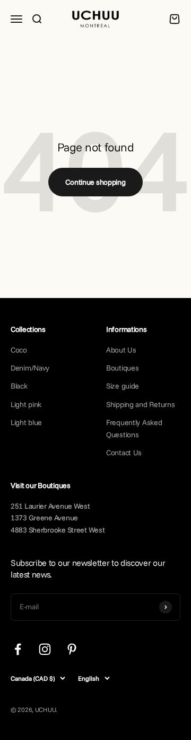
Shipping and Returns (140, 404)
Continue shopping (95, 182)
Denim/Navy (30, 368)
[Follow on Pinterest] (72, 649)
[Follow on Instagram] (45, 649)
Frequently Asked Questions (134, 428)
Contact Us (124, 452)
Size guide (122, 386)
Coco (19, 350)
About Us (121, 350)
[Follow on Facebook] (18, 649)
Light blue (26, 422)
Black (19, 386)
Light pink (26, 404)
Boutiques (122, 368)
